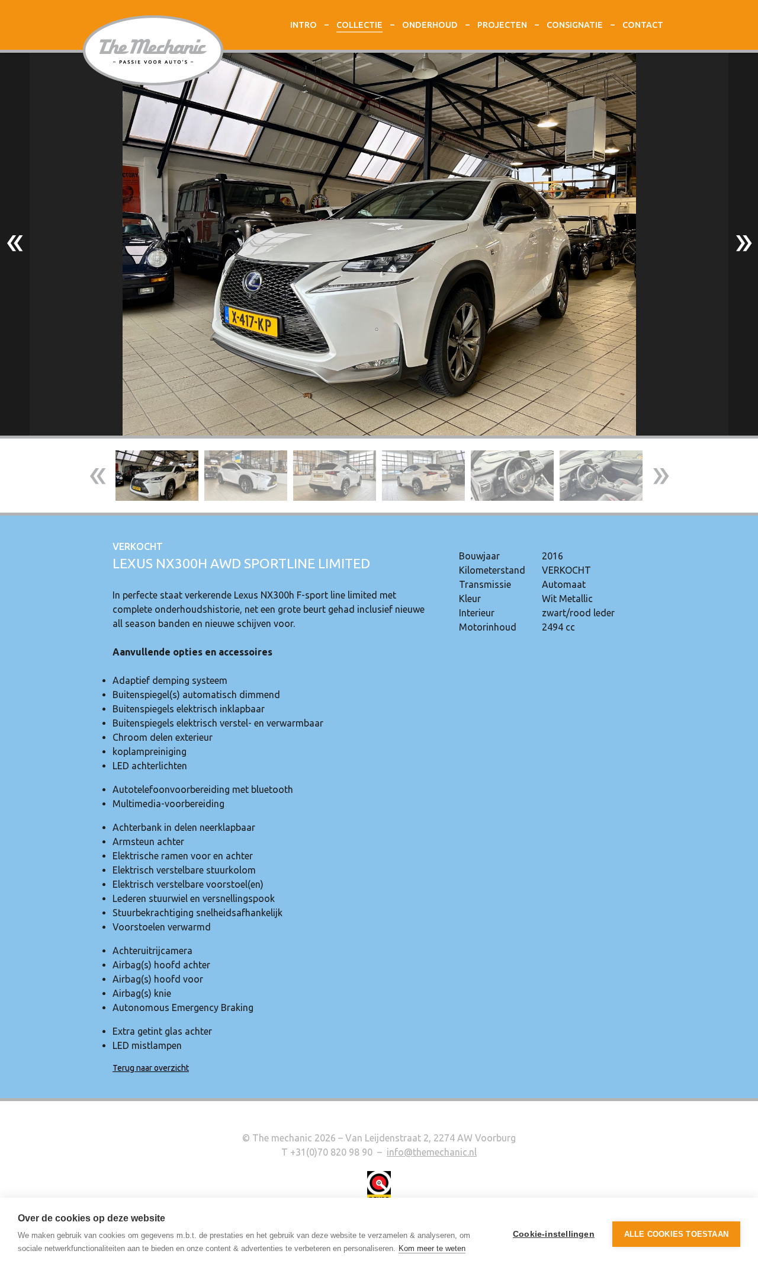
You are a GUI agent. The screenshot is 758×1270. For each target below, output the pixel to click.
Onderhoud (430, 25)
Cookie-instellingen (554, 1234)
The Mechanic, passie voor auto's (153, 50)
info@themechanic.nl (432, 1152)
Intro (303, 25)
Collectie (359, 25)
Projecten (502, 25)
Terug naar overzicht (151, 1068)
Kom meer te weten (432, 1248)
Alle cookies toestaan (676, 1234)
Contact (642, 25)
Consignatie (575, 25)
